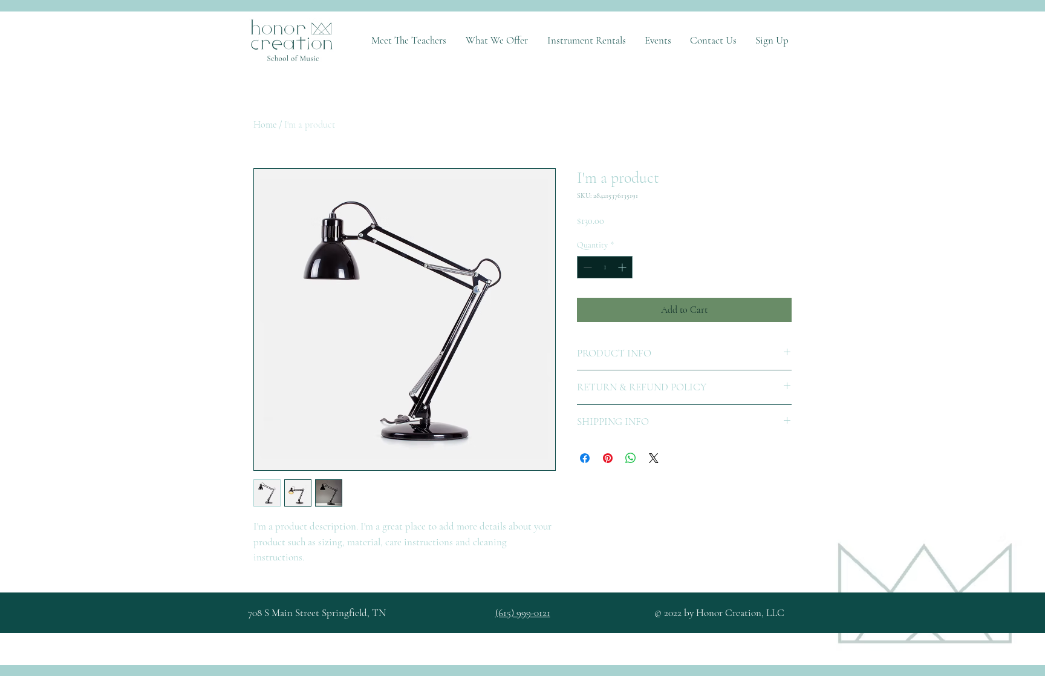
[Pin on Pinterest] (608, 458)
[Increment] (623, 267)
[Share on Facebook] (585, 458)
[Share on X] (653, 458)
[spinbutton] (605, 267)
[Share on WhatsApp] (630, 458)
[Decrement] (586, 267)
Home (264, 125)
